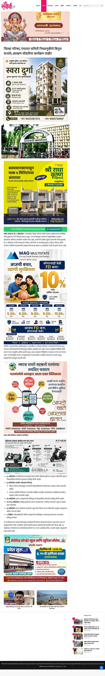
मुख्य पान (38, 6)
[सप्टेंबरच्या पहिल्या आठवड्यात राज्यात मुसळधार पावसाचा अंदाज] (78, 644)
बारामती (56, 6)
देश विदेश (75, 6)
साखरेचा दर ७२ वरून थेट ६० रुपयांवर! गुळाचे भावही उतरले (91, 650)
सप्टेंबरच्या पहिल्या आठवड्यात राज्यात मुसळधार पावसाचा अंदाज (91, 642)
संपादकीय (68, 6)
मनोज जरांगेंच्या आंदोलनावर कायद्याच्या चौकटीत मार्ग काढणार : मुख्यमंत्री (91, 635)
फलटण (43, 6)
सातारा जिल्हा (50, 6)
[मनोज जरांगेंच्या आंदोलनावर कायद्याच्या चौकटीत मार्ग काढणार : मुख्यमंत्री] (78, 637)
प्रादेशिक (62, 6)
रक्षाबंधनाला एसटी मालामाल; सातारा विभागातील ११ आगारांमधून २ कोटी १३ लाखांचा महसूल (91, 621)
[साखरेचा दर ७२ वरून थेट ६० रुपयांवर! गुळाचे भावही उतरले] (78, 651)
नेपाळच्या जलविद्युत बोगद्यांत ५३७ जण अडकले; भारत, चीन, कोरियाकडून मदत (91, 628)
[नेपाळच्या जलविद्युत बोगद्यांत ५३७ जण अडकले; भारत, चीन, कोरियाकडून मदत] (78, 629)
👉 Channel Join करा (53, 229)
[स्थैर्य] (8, 6)
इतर (80, 6)
